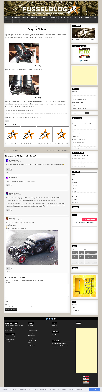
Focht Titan (80, 17)
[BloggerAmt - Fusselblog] (86, 378)
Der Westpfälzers (32, 333)
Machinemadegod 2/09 (26, 143)
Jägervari (74, 188)
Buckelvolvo (75, 177)
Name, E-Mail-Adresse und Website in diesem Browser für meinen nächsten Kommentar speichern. (28, 306)
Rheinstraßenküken (9, 330)
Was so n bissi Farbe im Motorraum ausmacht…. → (58, 150)
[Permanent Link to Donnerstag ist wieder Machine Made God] (44, 134)
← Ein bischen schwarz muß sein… (12, 150)
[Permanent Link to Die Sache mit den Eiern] (12, 134)
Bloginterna (62, 17)
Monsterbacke (13, 193)
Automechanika (46, 17)
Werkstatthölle (32, 21)
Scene (37, 26)
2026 (85, 249)
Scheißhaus (75, 202)
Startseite (7, 17)
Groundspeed (31, 338)
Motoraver (54, 325)
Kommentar (8, 282)
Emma (73, 179)
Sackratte (74, 199)
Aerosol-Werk (31, 328)
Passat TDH (16, 21)
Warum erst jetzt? (76, 133)
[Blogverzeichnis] (86, 380)
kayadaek (54, 334)
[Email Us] (55, 319)
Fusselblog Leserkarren (77, 102)
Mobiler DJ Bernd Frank (10, 339)
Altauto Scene (25, 17)
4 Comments (41, 32)
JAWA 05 (74, 191)
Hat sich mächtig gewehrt (78, 145)
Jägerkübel (74, 185)
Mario (10, 218)
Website (7, 304)
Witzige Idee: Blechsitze (37, 29)
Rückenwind (45, 21)
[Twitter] (47, 319)
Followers (90, 222)
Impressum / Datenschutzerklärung (80, 108)
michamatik (12, 160)
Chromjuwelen (55, 328)
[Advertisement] (84, 75)
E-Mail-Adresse (8, 301)
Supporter (74, 105)
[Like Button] (7, 121)
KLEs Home (78, 21)
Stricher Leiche (24, 21)
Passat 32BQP (75, 194)
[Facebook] (49, 319)
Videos (75, 222)
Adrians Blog (31, 325)
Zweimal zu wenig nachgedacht (79, 121)
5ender (74, 174)
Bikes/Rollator (54, 17)
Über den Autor (75, 97)
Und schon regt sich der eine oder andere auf (82, 148)
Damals (74, 17)
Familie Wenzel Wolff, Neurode (59, 343)
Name (6, 299)
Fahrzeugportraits (16, 17)
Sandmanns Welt (32, 345)
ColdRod (69, 17)
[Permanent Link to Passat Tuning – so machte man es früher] (61, 134)
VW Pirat (58, 21)
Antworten (8, 172)
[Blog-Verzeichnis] (86, 377)
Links (95, 17)
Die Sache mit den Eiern (10, 143)
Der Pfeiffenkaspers (33, 330)
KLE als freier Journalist (10, 341)
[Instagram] (52, 319)
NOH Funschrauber (32, 340)
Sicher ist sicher (75, 136)
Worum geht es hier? (77, 94)
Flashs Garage (31, 335)
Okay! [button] (94, 389)
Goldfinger (74, 182)
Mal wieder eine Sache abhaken (79, 128)
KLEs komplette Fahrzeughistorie (79, 99)
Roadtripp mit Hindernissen (78, 139)
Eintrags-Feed (75, 307)
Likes (75, 224)
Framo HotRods (88, 17)
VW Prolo (64, 21)
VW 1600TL (52, 21)
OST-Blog (30, 342)
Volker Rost (54, 337)
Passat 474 (74, 196)
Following (82, 222)
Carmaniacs (71, 21)
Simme (39, 21)
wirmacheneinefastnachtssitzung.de (60, 345)
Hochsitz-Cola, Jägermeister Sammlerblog (14, 325)
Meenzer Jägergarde (9, 328)
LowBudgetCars (8, 21)
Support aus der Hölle (77, 131)
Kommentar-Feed (76, 310)
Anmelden (74, 304)
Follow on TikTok (90, 219)
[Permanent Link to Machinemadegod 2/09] (28, 134)
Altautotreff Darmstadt (35, 17)
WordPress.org (75, 313)
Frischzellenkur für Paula (78, 142)
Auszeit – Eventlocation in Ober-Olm (60, 348)
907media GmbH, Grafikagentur (12, 337)
